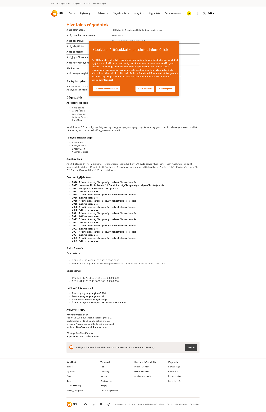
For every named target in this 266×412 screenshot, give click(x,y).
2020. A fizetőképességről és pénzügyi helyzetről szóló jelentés (104, 206)
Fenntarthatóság (73, 385)
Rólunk (69, 366)
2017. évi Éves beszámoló (85, 191)
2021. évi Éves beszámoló (85, 216)
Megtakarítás (106, 381)
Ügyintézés (154, 13)
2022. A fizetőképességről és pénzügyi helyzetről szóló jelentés (104, 219)
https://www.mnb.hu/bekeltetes (82, 336)
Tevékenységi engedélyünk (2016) (89, 293)
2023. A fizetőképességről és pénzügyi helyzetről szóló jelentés (104, 225)
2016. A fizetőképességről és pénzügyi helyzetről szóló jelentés (104, 182)
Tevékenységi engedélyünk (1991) (89, 296)
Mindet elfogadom (165, 89)
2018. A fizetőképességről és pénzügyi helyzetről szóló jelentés (104, 194)
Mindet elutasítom (145, 89)
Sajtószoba (71, 371)
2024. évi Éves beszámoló (85, 234)
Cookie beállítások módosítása (151, 404)
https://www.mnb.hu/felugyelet (91, 326)
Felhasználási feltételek (177, 404)
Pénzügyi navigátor (74, 390)
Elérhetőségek (99, 3)
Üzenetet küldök (175, 376)
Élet (102, 366)
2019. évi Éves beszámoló (85, 203)
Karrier (87, 3)
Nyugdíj (103, 385)
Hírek (68, 381)
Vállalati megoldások (60, 3)
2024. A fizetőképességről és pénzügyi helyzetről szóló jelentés (104, 231)
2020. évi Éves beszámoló (85, 209)
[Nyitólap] (57, 13)
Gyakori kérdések (141, 371)
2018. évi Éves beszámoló (85, 197)
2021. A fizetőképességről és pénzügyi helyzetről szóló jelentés (104, 213)
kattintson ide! (106, 79)
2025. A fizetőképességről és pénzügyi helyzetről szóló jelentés (104, 237)
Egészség (104, 371)
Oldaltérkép (195, 404)
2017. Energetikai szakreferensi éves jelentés (95, 188)
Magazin (76, 3)
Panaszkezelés (174, 381)
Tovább (191, 347)
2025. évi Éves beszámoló (85, 240)
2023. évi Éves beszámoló (85, 228)
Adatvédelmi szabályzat (125, 404)
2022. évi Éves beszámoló (85, 222)
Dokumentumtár (173, 13)
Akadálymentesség (142, 376)
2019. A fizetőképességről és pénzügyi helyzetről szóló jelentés (104, 200)
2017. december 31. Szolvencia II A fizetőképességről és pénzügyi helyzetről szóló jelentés (118, 185)
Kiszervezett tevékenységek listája (89, 299)
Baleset (103, 376)
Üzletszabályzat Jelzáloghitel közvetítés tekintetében (99, 302)
